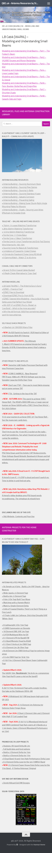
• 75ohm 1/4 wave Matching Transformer (19, 225)
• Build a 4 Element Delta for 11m (16, 755)
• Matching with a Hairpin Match (16, 602)
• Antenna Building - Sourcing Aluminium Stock (21, 184)
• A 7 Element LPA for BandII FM (15, 638)
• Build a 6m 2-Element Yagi (14, 596)
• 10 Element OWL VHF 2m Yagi (15, 631)
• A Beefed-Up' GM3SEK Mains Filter (17, 327)
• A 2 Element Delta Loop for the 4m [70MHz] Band (23, 762)
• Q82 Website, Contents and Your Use (18, 516)
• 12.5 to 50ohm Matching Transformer (18, 232)
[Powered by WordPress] (17, 845)
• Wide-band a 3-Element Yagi (15, 593)
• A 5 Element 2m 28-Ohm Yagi (15, 647)
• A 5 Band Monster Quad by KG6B (16, 641)
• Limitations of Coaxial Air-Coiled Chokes (19, 251)
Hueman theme (39, 845)
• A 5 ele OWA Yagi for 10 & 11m (15, 657)
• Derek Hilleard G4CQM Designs (16, 783)
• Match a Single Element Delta (15, 606)
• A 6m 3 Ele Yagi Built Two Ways (16, 599)
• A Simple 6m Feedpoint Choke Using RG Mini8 (21, 254)
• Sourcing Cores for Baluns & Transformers (20, 248)
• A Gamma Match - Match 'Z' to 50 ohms (19, 257)
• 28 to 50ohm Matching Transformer (17, 229)
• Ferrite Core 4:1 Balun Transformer (17, 238)
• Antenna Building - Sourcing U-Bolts (17, 190)
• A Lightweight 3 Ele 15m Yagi (15, 625)
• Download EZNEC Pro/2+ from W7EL (18, 295)
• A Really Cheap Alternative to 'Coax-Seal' (19, 273)
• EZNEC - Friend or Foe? (12, 289)
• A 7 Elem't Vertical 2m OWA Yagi (16, 644)
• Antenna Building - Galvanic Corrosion (18, 197)
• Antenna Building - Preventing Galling (18, 200)
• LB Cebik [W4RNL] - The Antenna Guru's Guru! (21, 286)
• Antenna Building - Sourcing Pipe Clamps (19, 187)
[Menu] (48, 3)
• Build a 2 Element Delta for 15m (16, 752)
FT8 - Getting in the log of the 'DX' (22, 393)
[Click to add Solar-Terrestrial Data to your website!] (26, 824)
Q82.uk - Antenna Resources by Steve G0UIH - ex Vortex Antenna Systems (20, 3)
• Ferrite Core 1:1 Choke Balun (14, 235)
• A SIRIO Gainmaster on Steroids (16, 628)
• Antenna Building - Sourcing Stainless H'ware (21, 193)
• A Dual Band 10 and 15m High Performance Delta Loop (26, 759)
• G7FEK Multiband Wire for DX (15, 635)
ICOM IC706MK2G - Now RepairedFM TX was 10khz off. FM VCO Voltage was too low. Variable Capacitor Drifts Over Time (24, 376)
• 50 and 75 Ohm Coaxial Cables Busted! (18, 270)
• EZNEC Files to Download (13, 292)
